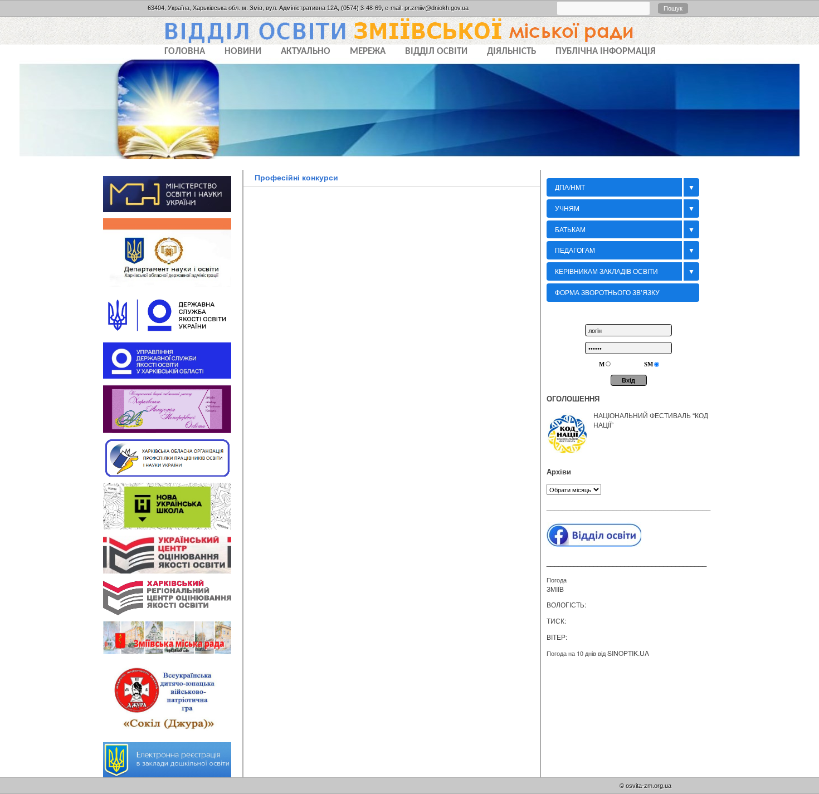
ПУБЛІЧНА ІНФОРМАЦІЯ (605, 51)
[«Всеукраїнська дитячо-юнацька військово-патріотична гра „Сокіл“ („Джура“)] (172, 731)
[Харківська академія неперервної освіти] (172, 428)
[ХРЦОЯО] (172, 610)
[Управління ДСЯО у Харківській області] (172, 373)
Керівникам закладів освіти (606, 271)
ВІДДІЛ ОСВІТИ (436, 51)
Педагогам (575, 249)
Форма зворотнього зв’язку (607, 292)
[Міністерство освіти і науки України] (172, 207)
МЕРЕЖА (368, 51)
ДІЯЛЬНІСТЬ (511, 51)
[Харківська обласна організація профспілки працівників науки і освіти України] (172, 471)
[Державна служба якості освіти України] (172, 331)
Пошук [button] (673, 8)
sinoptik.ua (628, 653)
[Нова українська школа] (172, 524)
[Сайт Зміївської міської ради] (172, 649)
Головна (184, 51)
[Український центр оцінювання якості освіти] (172, 568)
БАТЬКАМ (570, 229)
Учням (567, 208)
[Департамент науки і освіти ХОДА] (172, 282)
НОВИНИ (243, 51)
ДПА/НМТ (570, 187)
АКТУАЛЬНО (305, 51)
